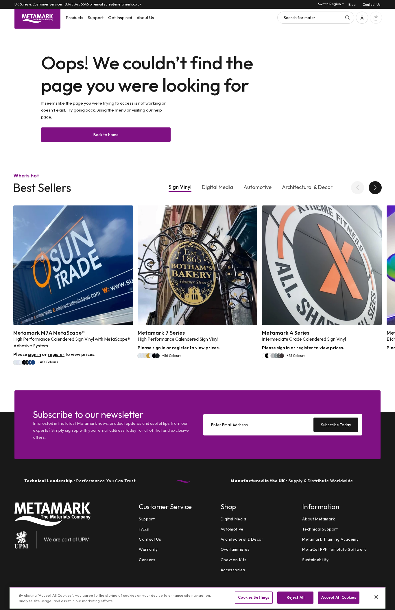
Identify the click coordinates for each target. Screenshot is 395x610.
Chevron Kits (234, 559)
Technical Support (320, 529)
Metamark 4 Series (285, 333)
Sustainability (315, 559)
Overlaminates (235, 549)
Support (147, 519)
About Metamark (318, 519)
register (56, 354)
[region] (197, 598)
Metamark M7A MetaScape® (49, 333)
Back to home (106, 134)
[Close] (376, 597)
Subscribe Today (336, 424)
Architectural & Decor (307, 187)
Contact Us (372, 4)
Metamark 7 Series (161, 333)
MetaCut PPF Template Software (334, 549)
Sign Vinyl (180, 186)
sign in (34, 354)
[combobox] (316, 17)
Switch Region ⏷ (331, 4)
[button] (74, 17)
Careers (147, 559)
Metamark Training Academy (330, 539)
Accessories (233, 569)
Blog (352, 4)
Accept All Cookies (338, 597)
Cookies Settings (254, 597)
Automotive (257, 187)
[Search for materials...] (347, 17)
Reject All (295, 597)
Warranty (148, 549)
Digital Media (217, 187)
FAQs (144, 529)
